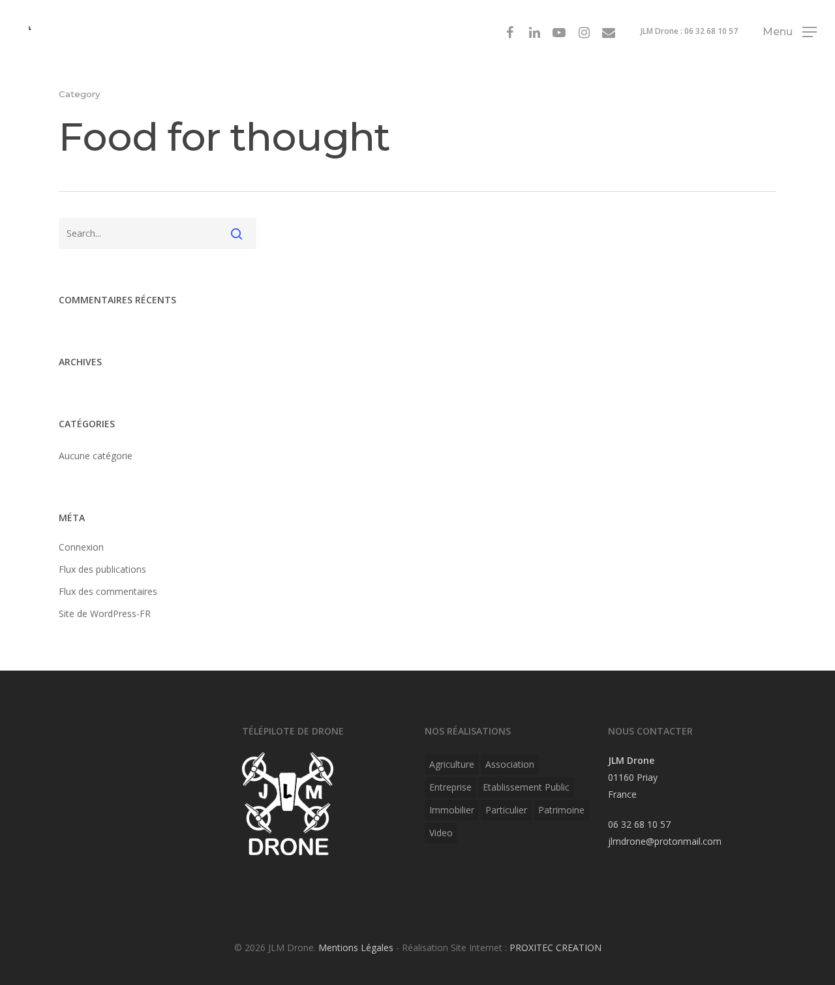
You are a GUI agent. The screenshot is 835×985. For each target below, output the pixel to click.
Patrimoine (561, 810)
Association (509, 764)
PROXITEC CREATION (555, 947)
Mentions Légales (355, 947)
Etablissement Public (526, 787)
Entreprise (450, 787)
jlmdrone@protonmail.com (664, 841)
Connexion (81, 547)
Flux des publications (102, 569)
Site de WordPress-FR (105, 613)
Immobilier (451, 810)
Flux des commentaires (108, 591)
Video (441, 832)
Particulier (506, 810)
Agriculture (451, 764)
